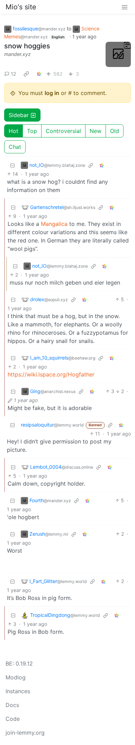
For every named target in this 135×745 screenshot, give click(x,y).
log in (52, 92)
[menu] (124, 7)
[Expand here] (118, 54)
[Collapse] (12, 165)
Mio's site (21, 7)
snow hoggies (27, 46)
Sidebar (19, 115)
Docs (12, 704)
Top (32, 130)
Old (114, 130)
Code (13, 718)
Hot (13, 130)
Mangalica (54, 223)
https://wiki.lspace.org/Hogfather (51, 374)
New (95, 130)
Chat (15, 146)
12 (13, 74)
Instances (18, 691)
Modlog (16, 677)
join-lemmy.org (25, 732)
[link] (26, 73)
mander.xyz (17, 54)
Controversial (63, 130)
